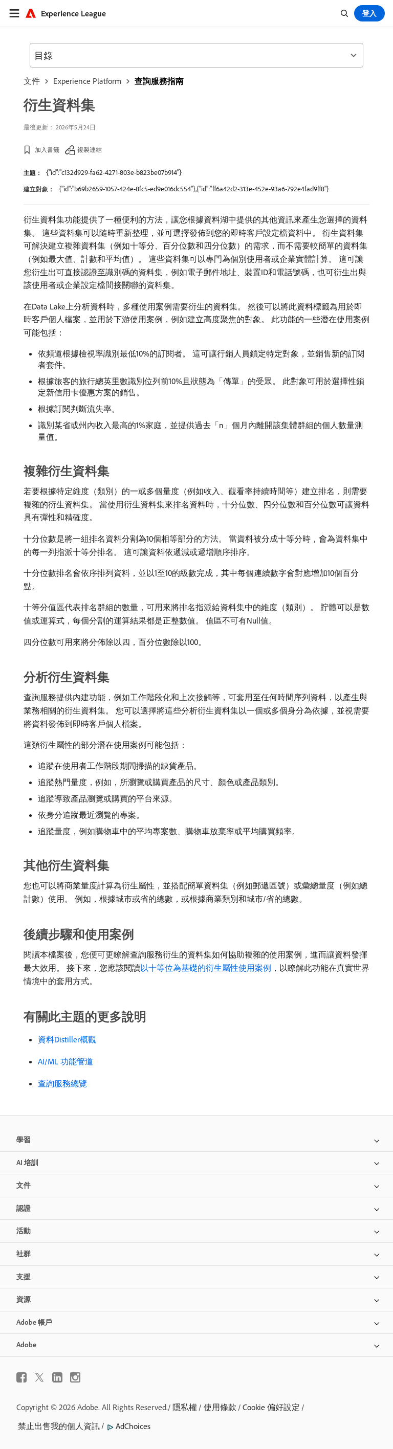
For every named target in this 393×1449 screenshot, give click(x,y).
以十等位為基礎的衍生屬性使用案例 (205, 968)
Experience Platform (87, 81)
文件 (32, 81)
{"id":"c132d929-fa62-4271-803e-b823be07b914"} (114, 172)
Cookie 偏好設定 (271, 1407)
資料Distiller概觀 (67, 1039)
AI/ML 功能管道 (65, 1061)
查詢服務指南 (159, 81)
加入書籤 (47, 149)
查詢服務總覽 (62, 1083)
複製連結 (89, 149)
